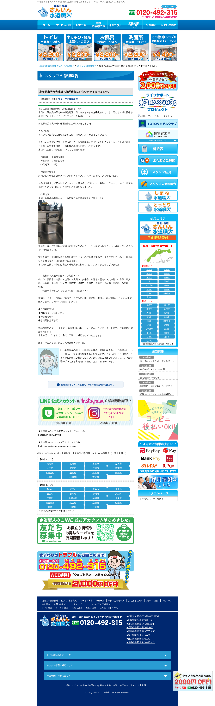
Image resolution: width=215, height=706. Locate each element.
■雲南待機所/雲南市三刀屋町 (141, 631)
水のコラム (116, 24)
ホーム (46, 24)
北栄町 (118, 498)
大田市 (50, 468)
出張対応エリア (133, 24)
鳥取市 (50, 489)
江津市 (95, 468)
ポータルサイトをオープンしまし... (157, 361)
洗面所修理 (91, 608)
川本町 (95, 472)
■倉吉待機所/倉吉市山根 (138, 638)
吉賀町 (95, 477)
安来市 (73, 468)
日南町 (50, 507)
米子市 (73, 489)
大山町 (73, 502)
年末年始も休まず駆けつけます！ (156, 386)
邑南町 (50, 477)
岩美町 (50, 493)
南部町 (95, 502)
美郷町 (118, 472)
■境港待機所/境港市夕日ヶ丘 (141, 642)
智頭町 (95, 493)
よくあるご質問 (135, 600)
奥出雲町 (50, 472)
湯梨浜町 (72, 498)
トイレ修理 (47, 608)
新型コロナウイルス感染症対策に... (157, 394)
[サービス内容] (58, 24)
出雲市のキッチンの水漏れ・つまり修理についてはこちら (87, 385)
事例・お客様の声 (98, 24)
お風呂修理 (77, 608)
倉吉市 (118, 489)
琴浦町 (95, 498)
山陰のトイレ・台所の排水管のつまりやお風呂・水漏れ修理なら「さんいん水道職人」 (107, 685)
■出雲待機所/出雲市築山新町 (141, 624)
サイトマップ (76, 604)
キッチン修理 (62, 608)
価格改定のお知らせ (149, 377)
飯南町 (73, 472)
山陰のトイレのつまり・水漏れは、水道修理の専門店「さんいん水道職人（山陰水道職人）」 (83, 453)
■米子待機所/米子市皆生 (138, 635)
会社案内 (151, 24)
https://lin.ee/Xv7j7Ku (49, 435)
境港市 (95, 489)
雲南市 (118, 468)
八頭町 (118, 493)
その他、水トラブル (108, 608)
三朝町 (50, 498)
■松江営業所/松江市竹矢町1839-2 (143, 616)
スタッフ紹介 (152, 600)
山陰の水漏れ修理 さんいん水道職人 (56, 66)
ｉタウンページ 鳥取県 (152, 499)
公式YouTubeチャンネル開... (153, 369)
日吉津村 (50, 502)
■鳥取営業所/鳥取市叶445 (139, 620)
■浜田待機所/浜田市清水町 (140, 627)
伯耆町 (118, 502)
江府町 (95, 507)
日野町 (73, 507)
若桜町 (73, 493)
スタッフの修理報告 (87, 66)
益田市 (118, 463)
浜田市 (73, 463)
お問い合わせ (169, 24)
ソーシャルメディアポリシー (99, 604)
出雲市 (95, 463)
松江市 (50, 463)
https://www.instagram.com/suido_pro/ (57, 446)
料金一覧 (81, 24)
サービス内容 (63, 24)
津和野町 (72, 477)
